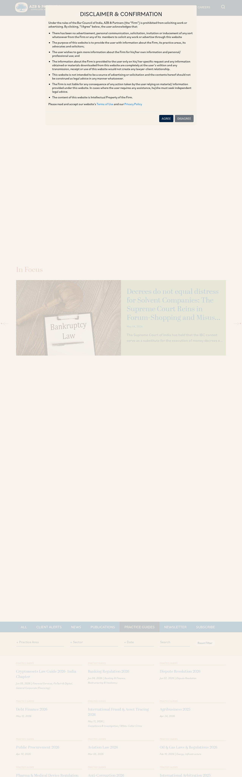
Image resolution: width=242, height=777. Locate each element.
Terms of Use (105, 104)
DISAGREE (184, 118)
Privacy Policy (133, 104)
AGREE (166, 118)
